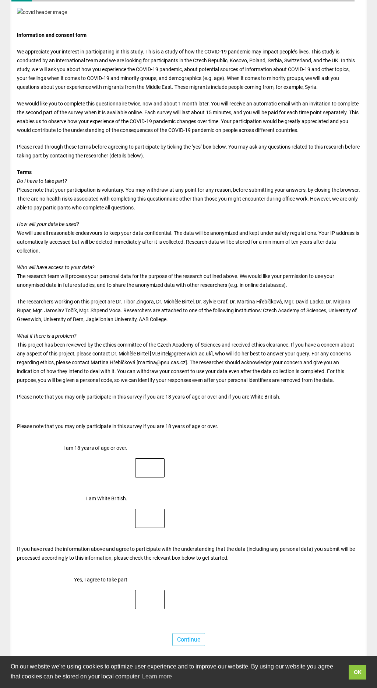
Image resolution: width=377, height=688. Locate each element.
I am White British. (106, 498)
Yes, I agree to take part (100, 580)
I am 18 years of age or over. (95, 448)
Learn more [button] (157, 676)
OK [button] (358, 672)
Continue (188, 639)
